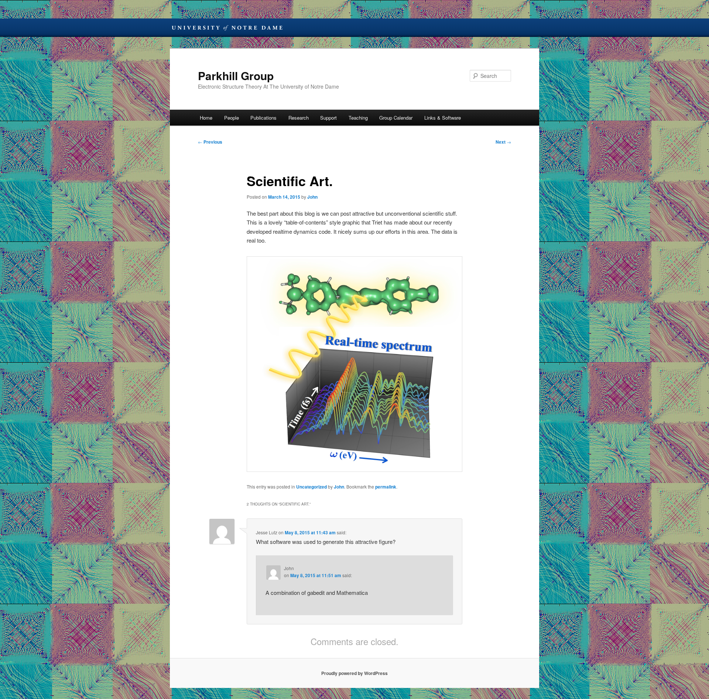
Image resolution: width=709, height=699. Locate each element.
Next (503, 141)
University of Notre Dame (227, 27)
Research (298, 117)
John (312, 196)
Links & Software (442, 117)
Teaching (358, 117)
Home (206, 117)
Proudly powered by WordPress (354, 673)
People (231, 117)
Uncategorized (311, 486)
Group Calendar (395, 117)
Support (328, 117)
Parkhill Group (236, 75)
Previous (210, 141)
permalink (385, 486)
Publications (263, 117)
